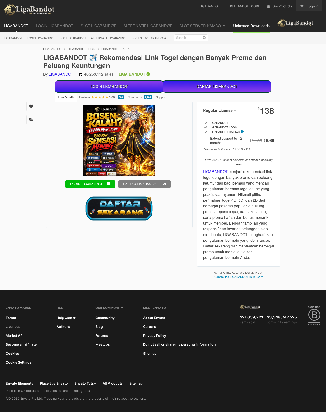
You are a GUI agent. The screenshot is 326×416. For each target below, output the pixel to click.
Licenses (13, 326)
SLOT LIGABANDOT (73, 38)
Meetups (102, 344)
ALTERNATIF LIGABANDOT (109, 38)
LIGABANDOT (13, 38)
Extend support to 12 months (242, 140)
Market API (14, 336)
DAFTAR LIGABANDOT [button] (140, 184)
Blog (99, 326)
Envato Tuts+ (85, 383)
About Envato (154, 318)
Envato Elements (19, 383)
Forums (101, 336)
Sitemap (150, 353)
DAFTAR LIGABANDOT (217, 86)
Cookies (12, 353)
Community (105, 318)
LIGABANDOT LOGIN (81, 49)
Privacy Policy (154, 336)
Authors (63, 326)
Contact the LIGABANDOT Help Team (238, 277)
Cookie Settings (19, 362)
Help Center (66, 318)
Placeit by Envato (54, 383)
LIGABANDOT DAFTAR (116, 49)
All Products (113, 383)
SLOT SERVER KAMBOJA (149, 38)
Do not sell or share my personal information (179, 344)
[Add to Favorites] (31, 106)
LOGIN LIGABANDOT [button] (86, 184)
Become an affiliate (21, 344)
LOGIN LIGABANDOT (41, 38)
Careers (149, 326)
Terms (11, 318)
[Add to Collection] (31, 119)
